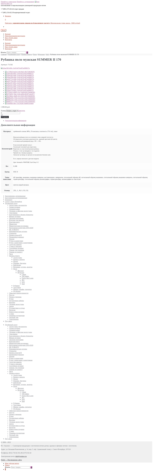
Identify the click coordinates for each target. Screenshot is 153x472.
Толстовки (17, 287)
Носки (15, 261)
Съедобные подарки (16, 248)
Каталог (8, 34)
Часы (11, 254)
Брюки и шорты (19, 259)
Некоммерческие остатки (18, 231)
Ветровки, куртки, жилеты (22, 267)
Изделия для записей (16, 220)
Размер (3, 111)
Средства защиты (15, 244)
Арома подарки (14, 207)
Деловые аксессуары (16, 304)
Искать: (3, 52)
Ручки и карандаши (16, 241)
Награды (12, 310)
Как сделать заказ (11, 38)
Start (23, 284)
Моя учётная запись (12, 463)
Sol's (47, 54)
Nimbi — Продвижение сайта (11, 460)
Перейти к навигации (8, 2)
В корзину (5, 117)
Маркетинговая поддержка (18, 226)
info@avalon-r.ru (6, 3)
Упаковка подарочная (16, 315)
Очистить (21, 111)
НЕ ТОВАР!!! (14, 229)
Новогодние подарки (16, 312)
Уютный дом (13, 317)
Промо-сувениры (15, 297)
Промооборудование (16, 237)
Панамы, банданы (19, 263)
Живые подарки (15, 216)
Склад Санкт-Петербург (13, 201)
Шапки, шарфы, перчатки (22, 289)
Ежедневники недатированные (16, 198)
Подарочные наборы (16, 301)
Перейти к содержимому (25, 2)
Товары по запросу (16, 252)
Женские (20, 271)
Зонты (11, 306)
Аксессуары (17, 258)
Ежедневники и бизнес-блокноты (21, 215)
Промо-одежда (26, 54)
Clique (24, 274)
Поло (35, 54)
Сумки (11, 314)
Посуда (11, 295)
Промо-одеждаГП (15, 235)
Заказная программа (16, 218)
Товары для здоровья (16, 250)
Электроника (14, 319)
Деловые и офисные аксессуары (20, 211)
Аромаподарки (14, 209)
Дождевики (13, 213)
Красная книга (14, 222)
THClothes (25, 276)
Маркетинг (13, 224)
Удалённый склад (14, 54)
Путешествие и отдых (17, 308)
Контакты (8, 39)
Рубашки (16, 286)
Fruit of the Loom (27, 278)
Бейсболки (17, 265)
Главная (3, 54)
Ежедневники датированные (15, 196)
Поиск (7, 465)
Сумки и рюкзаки (15, 246)
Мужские (41, 54)
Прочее (11, 239)
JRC (23, 280)
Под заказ (8, 321)
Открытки (12, 233)
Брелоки (12, 302)
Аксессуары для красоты (18, 205)
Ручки (11, 299)
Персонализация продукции (15, 36)
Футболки (17, 291)
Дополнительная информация (15, 120)
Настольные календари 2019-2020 (21, 228)
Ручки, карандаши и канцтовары (20, 243)
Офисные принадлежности (18, 293)
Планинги (8, 200)
